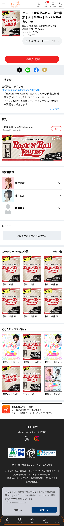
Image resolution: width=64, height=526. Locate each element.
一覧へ (56, 251)
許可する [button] (44, 510)
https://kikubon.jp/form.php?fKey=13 (21, 90)
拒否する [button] (18, 510)
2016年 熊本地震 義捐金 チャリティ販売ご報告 (32, 464)
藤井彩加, (43, 25)
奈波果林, (33, 25)
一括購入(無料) (32, 59)
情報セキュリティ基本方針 (19, 478)
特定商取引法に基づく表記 (44, 478)
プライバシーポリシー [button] (16, 502)
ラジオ (36, 31)
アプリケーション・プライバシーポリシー (31, 474)
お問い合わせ (32, 481)
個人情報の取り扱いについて (27, 470)
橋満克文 (52, 25)
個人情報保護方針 (49, 470)
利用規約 (9, 470)
